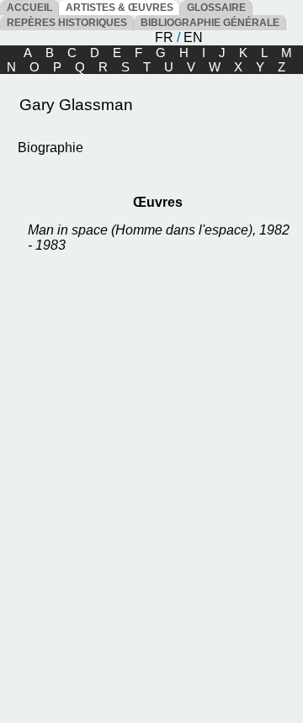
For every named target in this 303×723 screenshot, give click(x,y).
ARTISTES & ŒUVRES (119, 7)
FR (164, 37)
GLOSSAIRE (216, 7)
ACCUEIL (29, 7)
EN (193, 37)
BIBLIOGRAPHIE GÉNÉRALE (210, 23)
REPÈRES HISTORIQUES (67, 23)
